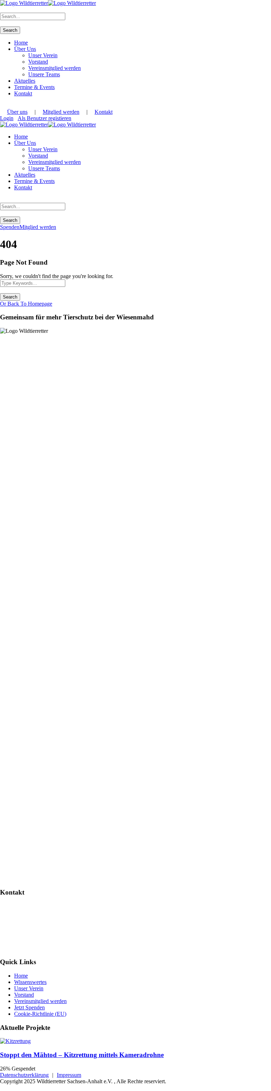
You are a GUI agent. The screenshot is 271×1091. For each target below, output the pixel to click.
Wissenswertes (30, 982)
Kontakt (23, 93)
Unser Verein (43, 55)
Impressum (69, 1075)
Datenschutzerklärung (24, 1075)
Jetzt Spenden (29, 1007)
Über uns (17, 112)
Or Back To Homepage (26, 304)
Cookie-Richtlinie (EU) (40, 1014)
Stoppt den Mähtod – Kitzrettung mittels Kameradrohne (82, 1054)
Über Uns (25, 49)
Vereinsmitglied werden (54, 68)
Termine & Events (34, 87)
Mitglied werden (61, 112)
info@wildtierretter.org (29, 930)
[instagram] (2, 105)
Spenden (9, 227)
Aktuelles (24, 81)
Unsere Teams (44, 74)
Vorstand (38, 62)
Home (21, 43)
